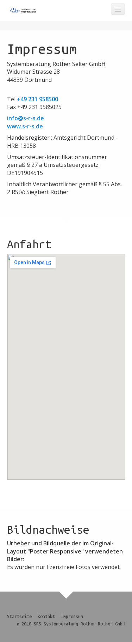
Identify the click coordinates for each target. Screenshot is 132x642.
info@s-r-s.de (25, 118)
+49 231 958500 (37, 99)
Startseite (19, 616)
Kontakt (46, 616)
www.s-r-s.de (25, 126)
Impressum (72, 616)
